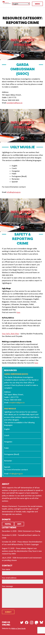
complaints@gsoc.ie (14, 103)
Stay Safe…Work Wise (10, 334)
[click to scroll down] (22, 56)
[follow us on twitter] (21, 622)
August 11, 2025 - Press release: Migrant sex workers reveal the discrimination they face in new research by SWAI (22, 551)
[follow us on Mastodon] (36, 622)
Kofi (19, 524)
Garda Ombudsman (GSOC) (16, 374)
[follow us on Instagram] (31, 622)
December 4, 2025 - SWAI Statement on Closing (21, 531)
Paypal (8, 524)
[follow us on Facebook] (26, 622)
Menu (37, 4)
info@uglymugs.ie (14, 192)
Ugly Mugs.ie (10, 408)
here (18, 312)
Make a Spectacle (18, 628)
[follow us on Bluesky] (41, 622)
